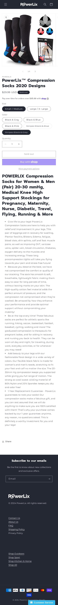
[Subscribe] (49, 479)
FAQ (10, 525)
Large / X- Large (39, 109)
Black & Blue (33, 120)
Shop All (12, 565)
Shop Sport (14, 557)
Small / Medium (14, 109)
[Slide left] (23, 71)
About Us (13, 522)
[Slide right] (35, 71)
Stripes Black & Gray (18, 133)
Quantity (6, 138)
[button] (6, 4)
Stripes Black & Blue (39, 127)
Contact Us (14, 518)
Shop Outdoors (16, 553)
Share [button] (8, 441)
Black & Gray (12, 120)
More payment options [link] (29, 169)
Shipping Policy (16, 529)
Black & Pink (12, 126)
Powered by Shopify (36, 600)
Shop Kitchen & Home (20, 561)
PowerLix (24, 600)
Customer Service (43, 602)
